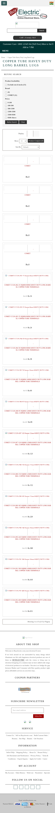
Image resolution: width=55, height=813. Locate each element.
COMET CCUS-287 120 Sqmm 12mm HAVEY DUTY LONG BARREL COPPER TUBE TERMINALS (27, 444)
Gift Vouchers (38, 739)
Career (45, 759)
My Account (9, 773)
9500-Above (12, 118)
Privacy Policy (36, 756)
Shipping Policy (22, 752)
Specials (47, 773)
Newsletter (38, 773)
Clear (23, 122)
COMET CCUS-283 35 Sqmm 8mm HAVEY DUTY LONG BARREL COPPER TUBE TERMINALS (27, 317)
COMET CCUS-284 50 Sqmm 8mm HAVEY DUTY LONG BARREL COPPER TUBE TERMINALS (27, 349)
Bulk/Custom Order (41, 735)
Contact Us (10, 735)
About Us (32, 752)
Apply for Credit (35, 759)
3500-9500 (11, 115)
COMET (27, 166)
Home (3, 57)
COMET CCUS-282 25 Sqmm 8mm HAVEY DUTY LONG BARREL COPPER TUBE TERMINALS (27, 286)
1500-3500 (11, 112)
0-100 (10, 103)
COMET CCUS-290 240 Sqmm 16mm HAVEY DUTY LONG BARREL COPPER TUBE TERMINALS (27, 538)
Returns (14, 739)
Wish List (30, 773)
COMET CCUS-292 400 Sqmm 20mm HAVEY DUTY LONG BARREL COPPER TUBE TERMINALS (27, 601)
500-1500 (11, 109)
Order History (20, 773)
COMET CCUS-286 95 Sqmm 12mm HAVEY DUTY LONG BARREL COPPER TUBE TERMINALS (27, 412)
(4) (9, 92)
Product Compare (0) (36, 141)
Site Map (22, 739)
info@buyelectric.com (29, 800)
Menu (5, 51)
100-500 (11, 105)
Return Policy (42, 752)
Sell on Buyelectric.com (24, 735)
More (38, 671)
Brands (29, 739)
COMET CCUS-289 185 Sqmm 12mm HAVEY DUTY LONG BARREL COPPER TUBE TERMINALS (27, 507)
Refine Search (12, 122)
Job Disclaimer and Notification (18, 756)
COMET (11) (12, 95)
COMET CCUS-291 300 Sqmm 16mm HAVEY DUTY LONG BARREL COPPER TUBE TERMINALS (27, 570)
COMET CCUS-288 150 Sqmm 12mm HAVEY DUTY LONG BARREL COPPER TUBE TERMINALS (27, 475)
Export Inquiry (23, 759)
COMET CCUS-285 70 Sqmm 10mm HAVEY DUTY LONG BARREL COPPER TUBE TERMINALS (27, 380)
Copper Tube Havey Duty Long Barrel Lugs (21, 57)
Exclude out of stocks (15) (17, 85)
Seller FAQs (10, 752)
